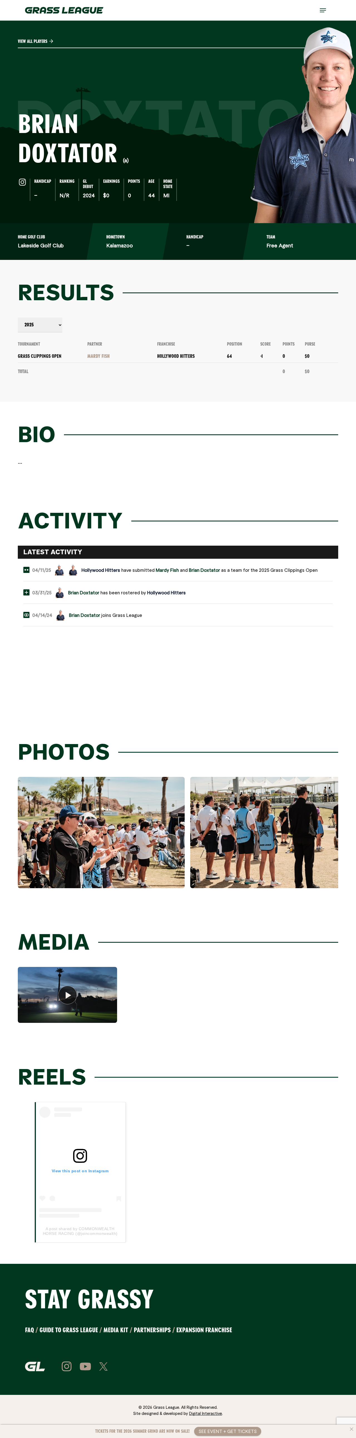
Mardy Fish (98, 356)
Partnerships (152, 1330)
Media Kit (115, 1330)
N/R (64, 195)
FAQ (29, 1330)
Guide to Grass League (68, 1330)
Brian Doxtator (204, 570)
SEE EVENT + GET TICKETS (228, 1431)
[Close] (351, 1429)
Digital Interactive (205, 1413)
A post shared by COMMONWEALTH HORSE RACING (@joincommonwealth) (80, 1231)
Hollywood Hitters (176, 356)
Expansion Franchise (204, 1330)
